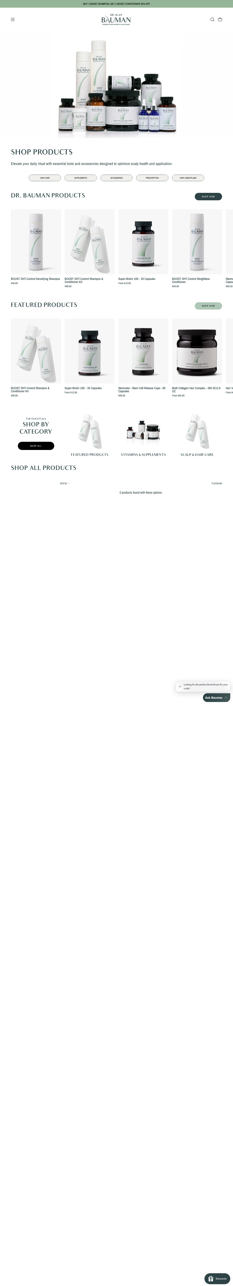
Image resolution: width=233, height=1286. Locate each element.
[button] (212, 19)
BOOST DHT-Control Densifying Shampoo (35, 278)
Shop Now (208, 196)
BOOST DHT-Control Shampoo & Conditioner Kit (84, 280)
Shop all (36, 445)
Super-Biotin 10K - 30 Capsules (136, 278)
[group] (116, 4)
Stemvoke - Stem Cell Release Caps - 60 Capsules (141, 389)
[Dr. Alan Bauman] (116, 19)
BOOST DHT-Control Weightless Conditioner (191, 280)
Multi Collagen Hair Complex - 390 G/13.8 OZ (196, 389)
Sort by (63, 483)
